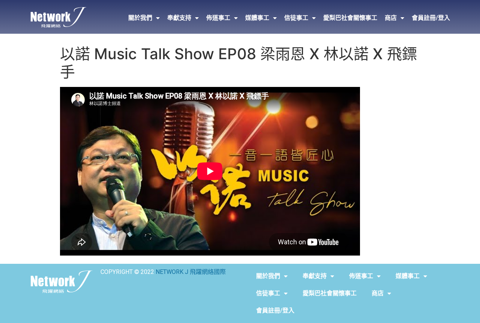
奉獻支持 (179, 17)
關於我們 (140, 17)
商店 (391, 17)
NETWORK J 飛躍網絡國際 (191, 271)
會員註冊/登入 (431, 17)
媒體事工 (257, 17)
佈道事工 (218, 17)
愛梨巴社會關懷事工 (350, 17)
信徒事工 (296, 17)
